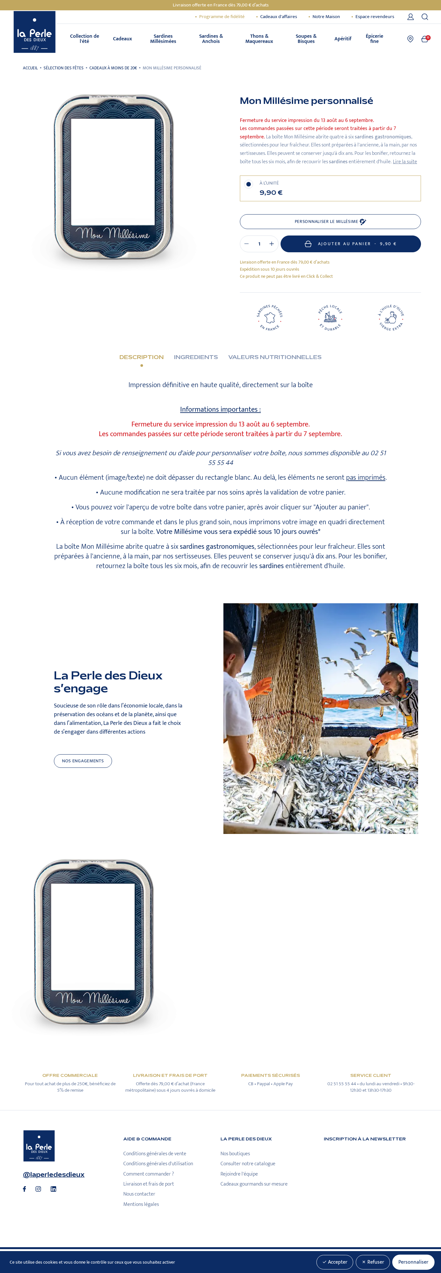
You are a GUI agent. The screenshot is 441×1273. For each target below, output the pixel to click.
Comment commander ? (148, 1174)
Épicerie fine (374, 39)
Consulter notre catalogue (248, 1164)
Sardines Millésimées (163, 39)
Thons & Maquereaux (259, 39)
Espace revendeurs (374, 17)
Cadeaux (122, 39)
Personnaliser (413, 1262)
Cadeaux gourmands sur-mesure (254, 1184)
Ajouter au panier (357, 243)
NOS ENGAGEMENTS (83, 761)
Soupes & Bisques (306, 39)
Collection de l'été (84, 39)
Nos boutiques (235, 1154)
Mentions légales (141, 1204)
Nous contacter (139, 1194)
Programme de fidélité (222, 17)
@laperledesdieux (54, 1175)
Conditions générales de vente (154, 1154)
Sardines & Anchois (211, 39)
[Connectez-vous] (412, 16)
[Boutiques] (410, 39)
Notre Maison (326, 17)
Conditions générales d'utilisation (158, 1164)
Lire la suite (405, 162)
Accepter (337, 1262)
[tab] (141, 362)
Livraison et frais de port (148, 1184)
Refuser (375, 1262)
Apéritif (343, 39)
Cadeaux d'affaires (278, 17)
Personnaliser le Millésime (327, 221)
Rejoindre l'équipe (239, 1174)
